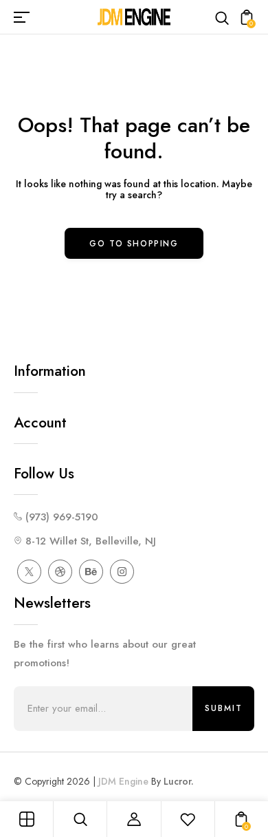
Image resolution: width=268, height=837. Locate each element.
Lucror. (179, 781)
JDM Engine (123, 781)
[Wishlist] (187, 819)
